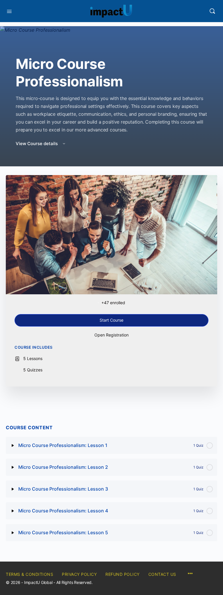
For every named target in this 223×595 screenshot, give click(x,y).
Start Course (111, 320)
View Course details (37, 143)
